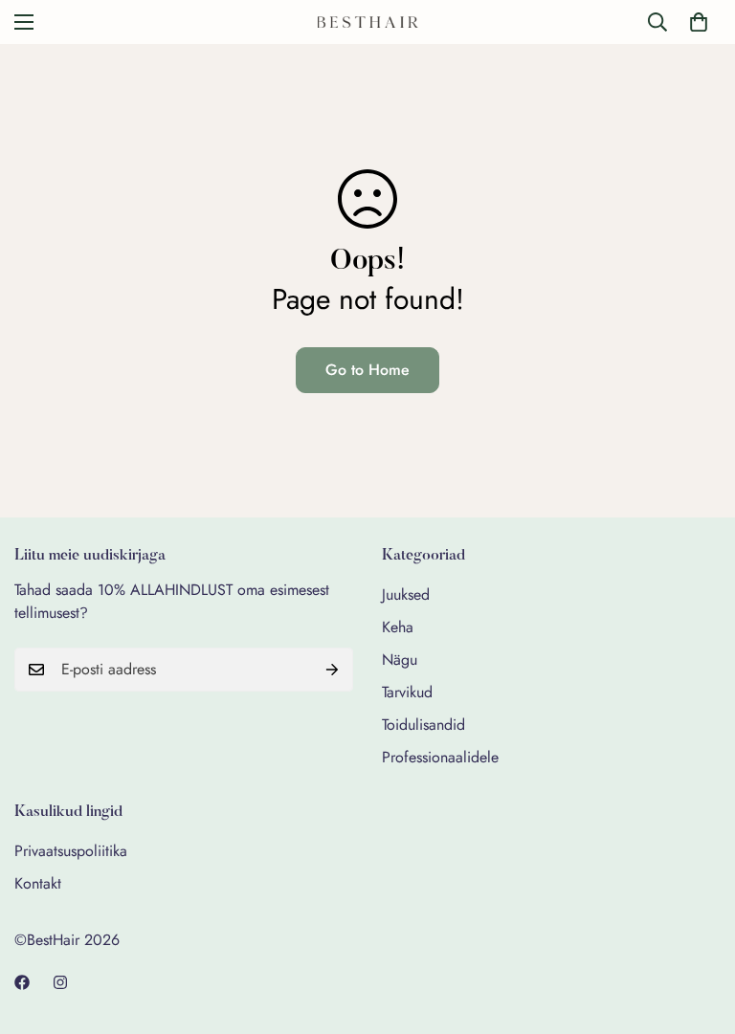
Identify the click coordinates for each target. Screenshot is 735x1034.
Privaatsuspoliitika (70, 851)
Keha (397, 627)
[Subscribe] (332, 670)
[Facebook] (22, 982)
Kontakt (37, 883)
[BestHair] (368, 21)
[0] (699, 22)
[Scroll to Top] (698, 930)
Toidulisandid (423, 725)
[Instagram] (60, 982)
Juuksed (406, 594)
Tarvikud (407, 692)
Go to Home (367, 370)
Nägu (399, 660)
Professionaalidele (440, 757)
